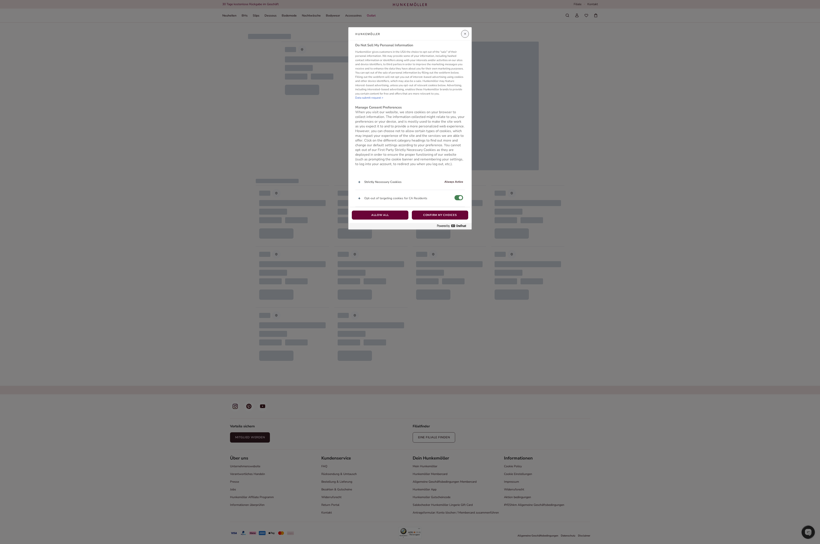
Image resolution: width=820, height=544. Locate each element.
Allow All (380, 215)
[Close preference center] (465, 33)
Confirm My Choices (440, 215)
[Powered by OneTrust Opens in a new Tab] (453, 226)
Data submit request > (369, 98)
